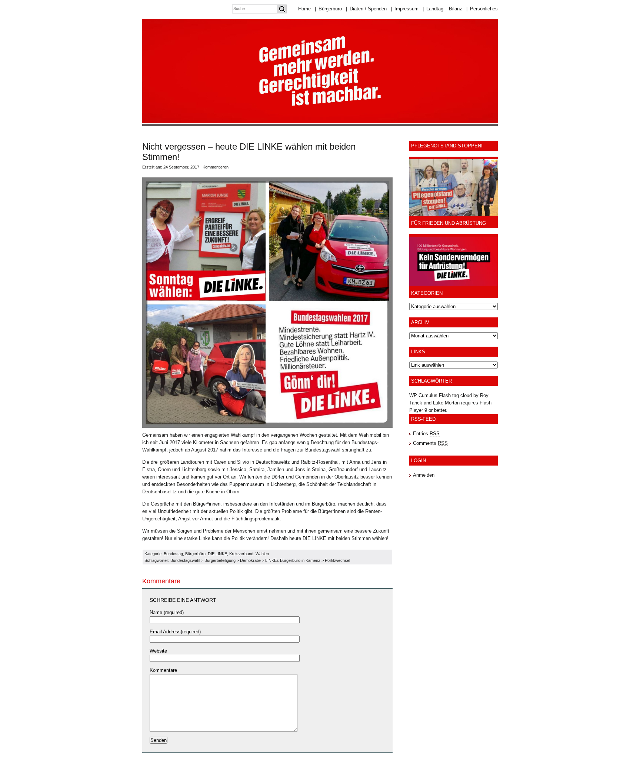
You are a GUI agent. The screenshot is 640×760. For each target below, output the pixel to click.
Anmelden (423, 475)
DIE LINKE (217, 553)
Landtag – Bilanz (442, 8)
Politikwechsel (337, 560)
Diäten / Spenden (366, 8)
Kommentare (163, 670)
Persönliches (482, 8)
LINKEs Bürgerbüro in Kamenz (292, 560)
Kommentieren (216, 167)
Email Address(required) (175, 631)
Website (158, 651)
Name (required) (167, 612)
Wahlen (262, 553)
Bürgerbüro (328, 8)
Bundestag (173, 553)
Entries (426, 433)
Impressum (405, 8)
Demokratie (250, 560)
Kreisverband (241, 553)
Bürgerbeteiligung (220, 560)
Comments (430, 443)
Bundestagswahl (185, 560)
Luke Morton (446, 403)
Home (304, 8)
